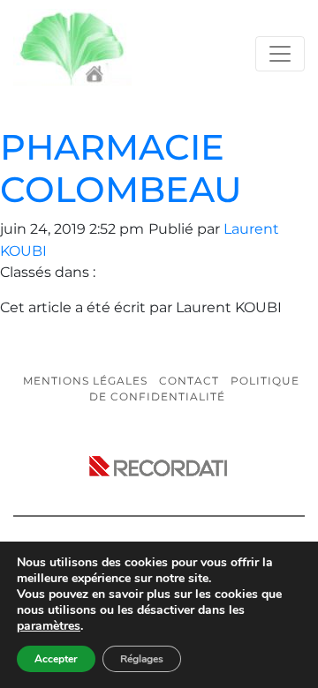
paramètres (48, 626)
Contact (189, 380)
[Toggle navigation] (280, 53)
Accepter (56, 659)
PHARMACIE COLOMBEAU (121, 168)
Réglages (141, 659)
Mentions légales (85, 380)
